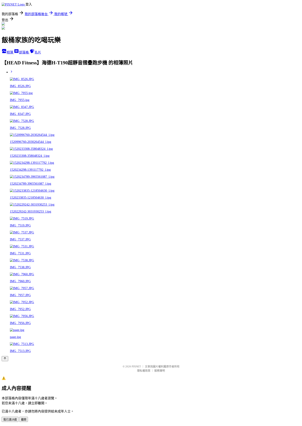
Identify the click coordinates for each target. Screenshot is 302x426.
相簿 (10, 52)
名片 (38, 52)
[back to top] (5, 358)
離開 (23, 419)
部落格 (24, 52)
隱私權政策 (143, 370)
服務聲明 (159, 370)
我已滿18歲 (10, 419)
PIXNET (136, 366)
